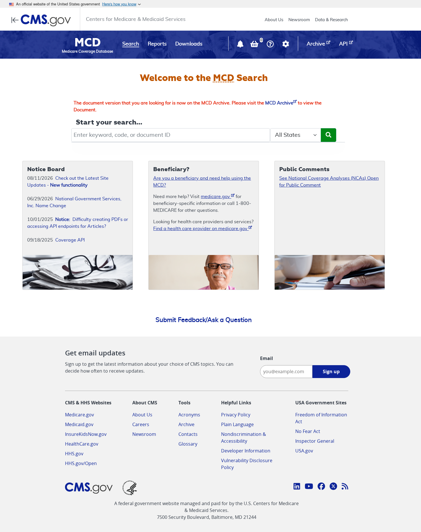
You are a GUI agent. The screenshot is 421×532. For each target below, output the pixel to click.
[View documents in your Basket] (254, 45)
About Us (274, 20)
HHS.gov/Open (81, 463)
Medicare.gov (79, 415)
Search (130, 44)
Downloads (188, 44)
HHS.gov (74, 453)
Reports (157, 44)
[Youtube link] (309, 487)
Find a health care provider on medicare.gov (201, 228)
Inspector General (314, 441)
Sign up (331, 371)
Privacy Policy (235, 415)
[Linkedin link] (297, 487)
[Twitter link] (333, 487)
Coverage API (70, 240)
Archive (186, 424)
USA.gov (304, 451)
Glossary (187, 444)
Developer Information (245, 451)
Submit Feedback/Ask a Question (204, 320)
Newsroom (299, 20)
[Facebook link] (321, 487)
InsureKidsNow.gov (86, 434)
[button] (241, 45)
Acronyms (189, 415)
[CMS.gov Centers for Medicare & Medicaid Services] (42, 20)
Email (266, 358)
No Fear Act (307, 431)
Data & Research (331, 20)
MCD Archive (279, 103)
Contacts (188, 434)
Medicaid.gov (79, 424)
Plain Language (237, 424)
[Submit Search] (328, 135)
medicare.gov (216, 196)
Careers (140, 424)
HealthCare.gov (81, 444)
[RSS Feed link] (345, 487)
